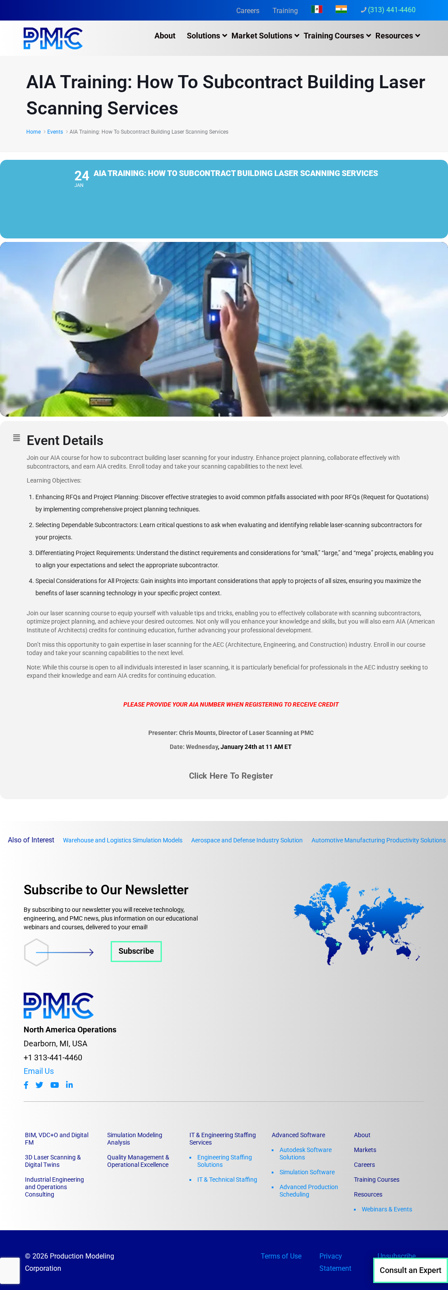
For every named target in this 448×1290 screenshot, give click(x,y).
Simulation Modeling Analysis (134, 1138)
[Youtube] (54, 1085)
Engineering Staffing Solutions (224, 1161)
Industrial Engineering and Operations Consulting (54, 1187)
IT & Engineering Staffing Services (222, 1138)
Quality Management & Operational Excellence (138, 1161)
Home (33, 132)
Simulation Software (307, 1172)
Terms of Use (281, 1256)
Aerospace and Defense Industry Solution (247, 840)
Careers (247, 11)
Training (285, 11)
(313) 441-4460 (392, 10)
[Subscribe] (93, 963)
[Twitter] (39, 1085)
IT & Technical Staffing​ (227, 1179)
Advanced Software (298, 1134)
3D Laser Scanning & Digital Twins (53, 1161)
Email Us (39, 1071)
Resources (368, 1194)
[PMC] (53, 38)
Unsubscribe (397, 1256)
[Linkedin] (69, 1085)
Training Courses (376, 1179)
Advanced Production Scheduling (309, 1190)
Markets (365, 1149)
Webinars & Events (387, 1209)
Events (55, 132)
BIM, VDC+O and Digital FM (56, 1138)
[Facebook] (26, 1085)
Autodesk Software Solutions (306, 1153)
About (362, 1134)
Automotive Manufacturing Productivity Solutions (379, 840)
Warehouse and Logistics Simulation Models (122, 840)
